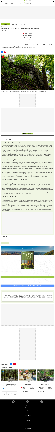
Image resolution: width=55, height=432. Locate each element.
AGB (27, 410)
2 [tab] (27, 55)
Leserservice (27, 420)
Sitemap (27, 425)
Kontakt (27, 423)
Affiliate (27, 412)
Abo (30, 3)
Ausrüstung (20, 3)
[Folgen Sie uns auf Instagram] (41, 401)
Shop (26, 3)
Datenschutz (27, 407)
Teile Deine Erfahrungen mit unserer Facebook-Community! (27, 285)
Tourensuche (4, 3)
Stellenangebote (27, 415)
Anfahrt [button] (5, 136)
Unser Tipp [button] (6, 238)
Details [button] (5, 236)
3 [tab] (28, 55)
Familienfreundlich (5, 242)
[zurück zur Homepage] (27, 1)
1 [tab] (26, 55)
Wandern (7, 20)
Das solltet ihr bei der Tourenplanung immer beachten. (39, 298)
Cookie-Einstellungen (28, 428)
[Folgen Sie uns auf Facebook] (13, 401)
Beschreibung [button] (7, 139)
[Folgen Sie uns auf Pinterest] (27, 401)
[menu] (2, 1)
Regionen (12, 3)
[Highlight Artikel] (53, 1)
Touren (2, 20)
